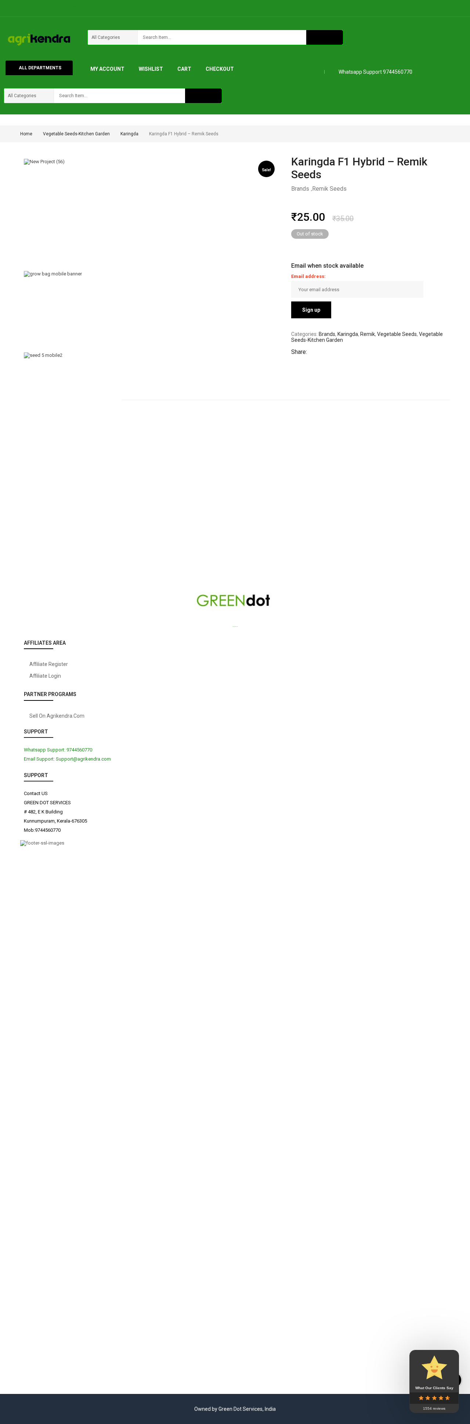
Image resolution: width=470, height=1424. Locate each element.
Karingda (129, 133)
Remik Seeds (329, 188)
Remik (367, 334)
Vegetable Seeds (397, 334)
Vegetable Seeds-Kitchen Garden (76, 133)
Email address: (308, 276)
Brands (300, 188)
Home (26, 133)
